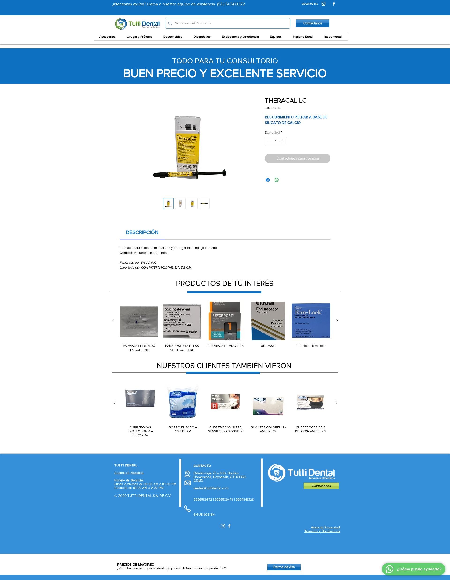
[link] (142, 232)
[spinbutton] (275, 141)
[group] (225, 326)
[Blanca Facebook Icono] (229, 526)
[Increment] (282, 141)
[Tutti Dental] (323, 3)
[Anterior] (113, 320)
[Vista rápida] (139, 321)
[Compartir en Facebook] (268, 180)
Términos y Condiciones (322, 531)
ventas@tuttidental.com (211, 488)
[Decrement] (269, 141)
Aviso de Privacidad (325, 527)
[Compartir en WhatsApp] (277, 180)
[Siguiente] (337, 320)
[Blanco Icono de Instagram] (223, 526)
